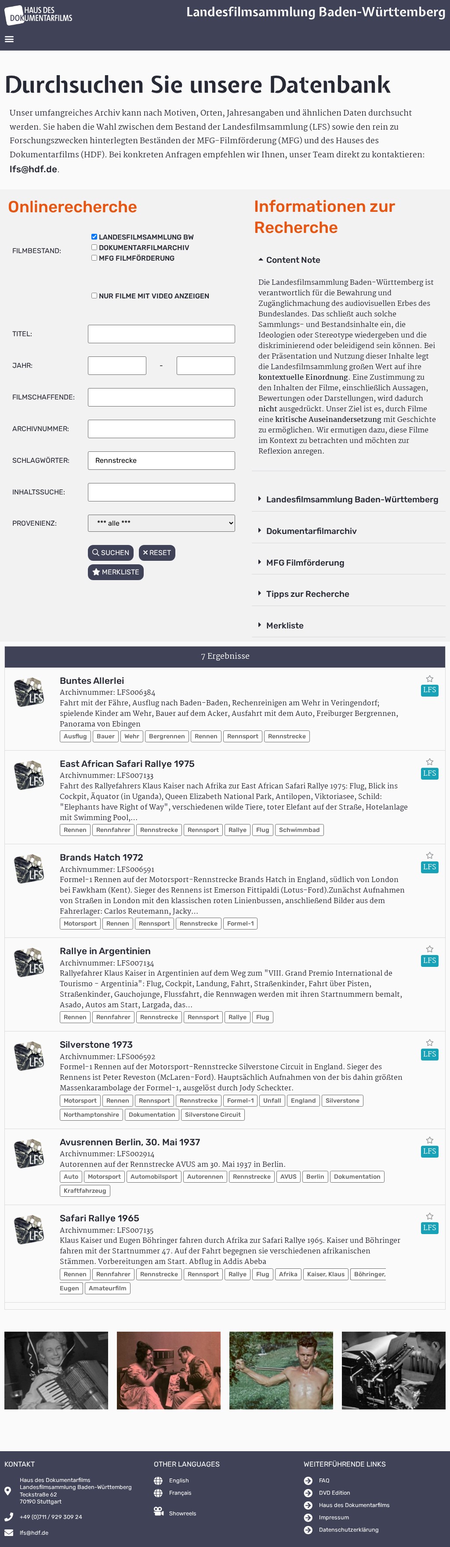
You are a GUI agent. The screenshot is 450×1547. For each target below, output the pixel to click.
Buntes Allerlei (92, 680)
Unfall (272, 1100)
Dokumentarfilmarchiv (311, 531)
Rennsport (242, 736)
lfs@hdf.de (33, 169)
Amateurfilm (108, 1288)
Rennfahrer (113, 830)
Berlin (315, 1176)
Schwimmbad (299, 830)
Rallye (238, 830)
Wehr (131, 736)
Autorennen (205, 1176)
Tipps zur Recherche (307, 594)
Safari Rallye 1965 (99, 1218)
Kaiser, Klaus (326, 1274)
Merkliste (285, 626)
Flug (262, 830)
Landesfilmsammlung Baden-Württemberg (352, 499)
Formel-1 (240, 923)
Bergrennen (167, 736)
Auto (71, 1176)
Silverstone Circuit (213, 1114)
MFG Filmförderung (305, 563)
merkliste (119, 572)
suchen (114, 552)
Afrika (288, 1274)
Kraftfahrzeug (85, 1191)
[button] (9, 39)
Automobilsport (154, 1176)
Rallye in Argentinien (105, 951)
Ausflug (75, 736)
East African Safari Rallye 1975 (127, 764)
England (303, 1100)
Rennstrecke (287, 736)
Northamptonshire (91, 1114)
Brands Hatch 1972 (101, 857)
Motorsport (80, 923)
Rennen (206, 736)
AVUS (288, 1176)
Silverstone (342, 1100)
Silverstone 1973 (96, 1044)
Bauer (106, 736)
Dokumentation (152, 1114)
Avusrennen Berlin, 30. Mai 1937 (130, 1142)
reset (159, 552)
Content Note (293, 260)
